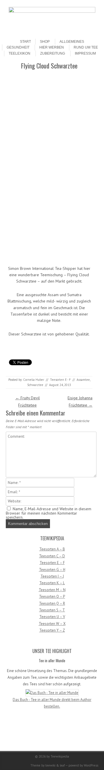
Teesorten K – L (52, 582)
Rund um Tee (86, 47)
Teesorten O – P (52, 596)
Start (25, 42)
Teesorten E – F (52, 562)
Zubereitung (52, 53)
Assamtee (83, 380)
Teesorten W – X (52, 623)
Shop (45, 42)
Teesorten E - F (60, 380)
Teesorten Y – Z (52, 630)
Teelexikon (19, 53)
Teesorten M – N (52, 589)
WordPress (91, 765)
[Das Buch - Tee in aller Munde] (52, 692)
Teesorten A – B (52, 549)
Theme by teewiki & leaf (47, 765)
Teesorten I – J (52, 576)
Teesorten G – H (52, 569)
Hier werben (51, 47)
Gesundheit (18, 47)
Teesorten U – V (52, 616)
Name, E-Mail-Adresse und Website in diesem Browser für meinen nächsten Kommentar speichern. (48, 513)
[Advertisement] (50, 113)
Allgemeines (72, 42)
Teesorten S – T (52, 610)
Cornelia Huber (33, 380)
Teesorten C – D (52, 556)
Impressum (85, 53)
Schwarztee (35, 385)
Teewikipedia (60, 756)
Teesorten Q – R (52, 603)
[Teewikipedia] (52, 11)
